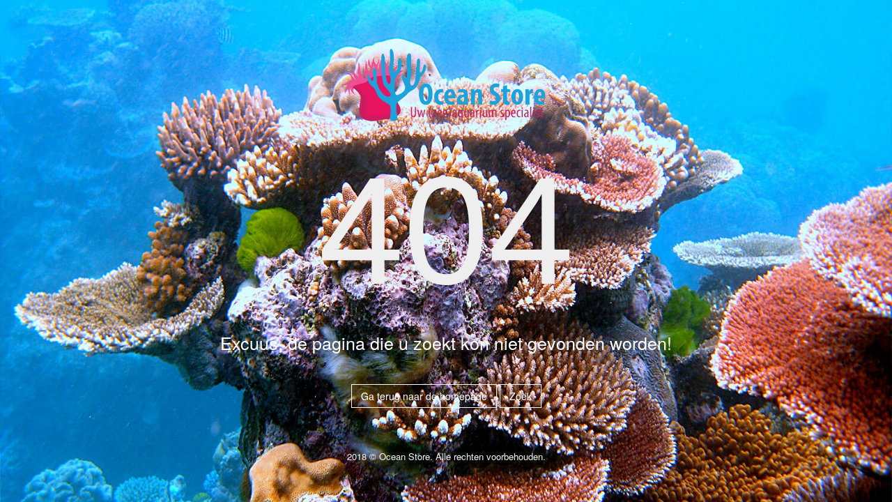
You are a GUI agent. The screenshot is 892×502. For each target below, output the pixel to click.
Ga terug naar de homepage (424, 396)
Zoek (520, 396)
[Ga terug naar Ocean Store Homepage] (446, 91)
